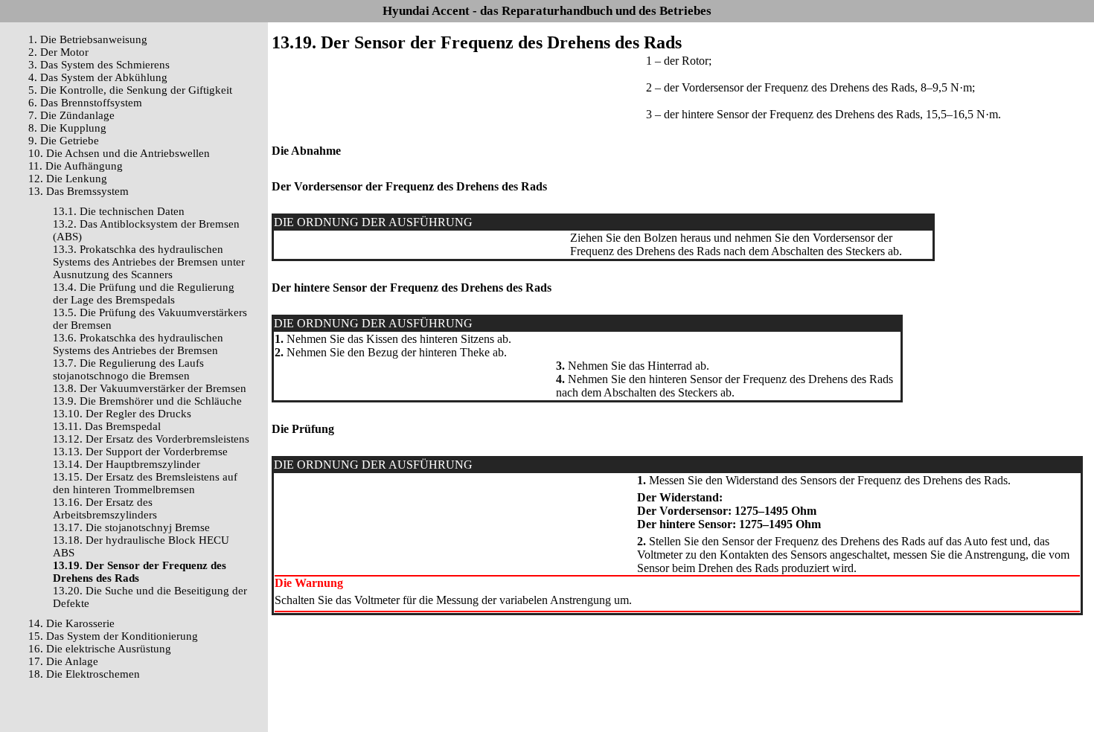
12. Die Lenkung (67, 178)
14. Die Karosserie (71, 623)
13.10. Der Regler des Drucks (122, 414)
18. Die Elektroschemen (84, 674)
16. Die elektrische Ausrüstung (99, 649)
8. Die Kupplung (67, 128)
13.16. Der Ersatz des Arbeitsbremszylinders (105, 508)
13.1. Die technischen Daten (119, 211)
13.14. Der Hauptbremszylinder (126, 464)
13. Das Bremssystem (78, 191)
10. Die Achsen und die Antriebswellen (119, 153)
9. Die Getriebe (63, 141)
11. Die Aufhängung (75, 166)
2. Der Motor (58, 52)
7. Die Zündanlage (71, 115)
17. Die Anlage (63, 661)
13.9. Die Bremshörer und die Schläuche (147, 401)
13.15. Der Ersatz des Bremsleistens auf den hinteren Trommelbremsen (145, 483)
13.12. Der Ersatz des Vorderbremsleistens (151, 439)
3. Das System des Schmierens (99, 65)
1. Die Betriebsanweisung (87, 39)
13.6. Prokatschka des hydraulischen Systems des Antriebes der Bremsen (138, 344)
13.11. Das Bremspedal (107, 426)
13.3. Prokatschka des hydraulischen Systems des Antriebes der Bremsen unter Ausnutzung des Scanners (149, 261)
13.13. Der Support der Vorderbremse (140, 452)
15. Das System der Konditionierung (113, 636)
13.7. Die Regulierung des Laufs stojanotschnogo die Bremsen (128, 369)
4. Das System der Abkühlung (97, 77)
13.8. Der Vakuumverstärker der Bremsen (149, 388)
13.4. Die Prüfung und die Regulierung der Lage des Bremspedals (143, 293)
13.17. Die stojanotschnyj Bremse (131, 527)
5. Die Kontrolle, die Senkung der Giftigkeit (130, 90)
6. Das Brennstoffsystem (85, 103)
